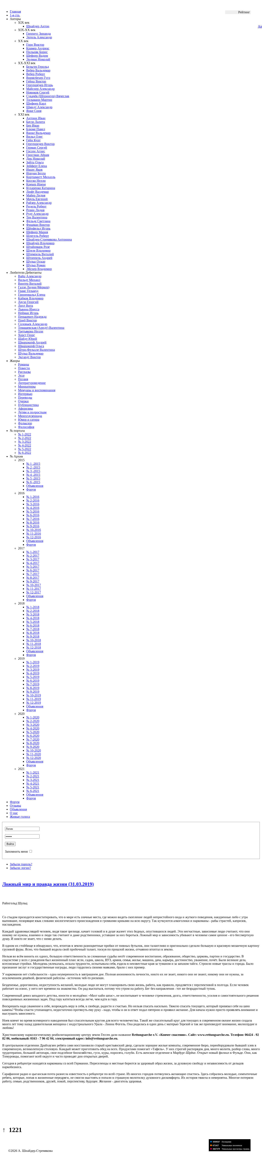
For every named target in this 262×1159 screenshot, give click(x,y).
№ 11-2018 (33, 644)
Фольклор (25, 423)
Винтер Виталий (30, 283)
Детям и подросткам (32, 412)
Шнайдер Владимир (40, 243)
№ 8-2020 (32, 743)
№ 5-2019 (32, 677)
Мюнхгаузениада (30, 416)
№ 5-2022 (24, 449)
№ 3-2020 (32, 724)
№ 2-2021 (32, 776)
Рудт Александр (37, 213)
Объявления (34, 485)
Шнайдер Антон (37, 26)
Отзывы (15, 805)
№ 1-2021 (32, 772)
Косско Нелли (36, 180)
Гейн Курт (33, 140)
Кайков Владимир (30, 298)
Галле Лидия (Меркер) (33, 287)
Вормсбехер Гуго (38, 77)
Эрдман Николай (38, 59)
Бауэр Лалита (35, 122)
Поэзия (23, 379)
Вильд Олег (34, 136)
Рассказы (24, 372)
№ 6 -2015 (33, 482)
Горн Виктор (35, 44)
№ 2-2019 (32, 666)
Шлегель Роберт (37, 236)
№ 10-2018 (33, 640)
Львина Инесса (28, 309)
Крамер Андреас (37, 48)
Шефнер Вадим (37, 55)
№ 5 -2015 (33, 478)
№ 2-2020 (32, 721)
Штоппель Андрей (39, 258)
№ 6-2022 (24, 452)
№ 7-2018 (32, 629)
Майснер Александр (40, 88)
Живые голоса (20, 816)
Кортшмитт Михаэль (40, 177)
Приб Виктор (27, 320)
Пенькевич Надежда (32, 316)
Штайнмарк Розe (38, 247)
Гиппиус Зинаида (38, 33)
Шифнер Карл (36, 103)
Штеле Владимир (38, 250)
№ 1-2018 (32, 607)
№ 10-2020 (33, 750)
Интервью (25, 394)
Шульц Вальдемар (30, 353)
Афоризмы (25, 408)
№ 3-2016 (32, 504)
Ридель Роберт (36, 206)
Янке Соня (33, 111)
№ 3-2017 (32, 559)
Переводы (25, 397)
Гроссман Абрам (37, 155)
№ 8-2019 (32, 688)
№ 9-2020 (32, 746)
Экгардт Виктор (29, 357)
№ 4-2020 (32, 728)
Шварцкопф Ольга (31, 346)
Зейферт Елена (36, 166)
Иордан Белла (36, 173)
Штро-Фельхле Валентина (36, 349)
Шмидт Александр (39, 107)
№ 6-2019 (32, 680)
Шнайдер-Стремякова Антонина (49, 239)
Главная (15, 11)
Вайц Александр (29, 276)
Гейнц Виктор (36, 81)
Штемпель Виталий (40, 254)
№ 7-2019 (32, 684)
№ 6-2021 (32, 791)
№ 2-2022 (24, 438)
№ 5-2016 (32, 511)
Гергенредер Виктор (40, 144)
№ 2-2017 (32, 555)
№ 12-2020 (33, 758)
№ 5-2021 (32, 787)
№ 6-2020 (32, 735)
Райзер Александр (39, 202)
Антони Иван (35, 118)
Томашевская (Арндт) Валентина (41, 327)
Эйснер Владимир (39, 269)
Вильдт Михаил (29, 280)
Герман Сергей (36, 147)
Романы (23, 364)
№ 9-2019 (32, 691)
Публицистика (28, 405)
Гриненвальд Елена (31, 294)
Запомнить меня (16, 851)
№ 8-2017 (32, 577)
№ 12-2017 (33, 592)
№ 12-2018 (33, 647)
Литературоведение (32, 383)
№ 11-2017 (33, 588)
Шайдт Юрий (27, 338)
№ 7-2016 (32, 519)
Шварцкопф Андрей (32, 342)
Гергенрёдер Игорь (39, 85)
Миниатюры (27, 386)
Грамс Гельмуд (28, 291)
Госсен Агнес (35, 151)
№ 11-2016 (33, 533)
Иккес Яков (34, 169)
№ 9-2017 (32, 581)
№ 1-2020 (32, 717)
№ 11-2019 (33, 699)
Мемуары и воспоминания (36, 390)
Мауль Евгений (37, 199)
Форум (31, 489)
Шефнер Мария (37, 232)
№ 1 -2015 (33, 463)
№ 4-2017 (32, 563)
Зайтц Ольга (35, 162)
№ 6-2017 (32, 570)
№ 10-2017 (33, 585)
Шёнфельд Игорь (38, 228)
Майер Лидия (35, 195)
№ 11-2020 (33, 754)
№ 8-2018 (32, 633)
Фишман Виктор (38, 224)
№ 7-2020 (32, 739)
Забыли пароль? (21, 864)
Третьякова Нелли (30, 331)
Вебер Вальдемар (38, 70)
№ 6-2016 (32, 515)
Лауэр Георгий (28, 302)
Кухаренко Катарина (40, 188)
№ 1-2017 (32, 552)
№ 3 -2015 (33, 471)
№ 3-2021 (32, 780)
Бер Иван (32, 125)
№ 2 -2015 (33, 467)
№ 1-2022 (24, 434)
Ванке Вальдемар (38, 133)
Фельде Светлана (38, 221)
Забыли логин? (20, 868)
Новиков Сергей (37, 92)
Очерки (23, 401)
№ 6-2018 (32, 625)
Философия (26, 427)
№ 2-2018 (32, 610)
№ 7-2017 (32, 574)
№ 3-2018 (32, 614)
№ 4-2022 (24, 445)
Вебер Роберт (35, 74)
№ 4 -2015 (33, 474)
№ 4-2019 (32, 673)
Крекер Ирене (36, 184)
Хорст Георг (26, 335)
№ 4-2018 (32, 618)
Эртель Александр (39, 37)
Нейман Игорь (28, 313)
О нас (14, 813)
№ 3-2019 (32, 669)
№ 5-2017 (32, 566)
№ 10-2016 (33, 530)
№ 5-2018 (32, 622)
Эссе (21, 375)
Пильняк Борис (37, 52)
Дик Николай (35, 158)
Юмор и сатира (28, 419)
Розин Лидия (35, 210)
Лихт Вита (25, 305)
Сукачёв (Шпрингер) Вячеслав (47, 96)
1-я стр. (15, 15)
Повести (24, 368)
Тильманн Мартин (39, 100)
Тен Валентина (36, 217)
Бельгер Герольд (37, 66)
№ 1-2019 (32, 662)
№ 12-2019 (33, 702)
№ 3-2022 (24, 441)
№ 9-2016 (32, 526)
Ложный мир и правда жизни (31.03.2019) (48, 884)
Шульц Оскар (35, 261)
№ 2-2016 (32, 500)
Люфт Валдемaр (37, 191)
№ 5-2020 (32, 732)
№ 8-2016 (32, 522)
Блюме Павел (35, 129)
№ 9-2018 (32, 636)
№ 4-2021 (32, 783)
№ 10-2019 (33, 695)
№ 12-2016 (33, 537)
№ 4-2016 (32, 508)
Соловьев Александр (32, 324)
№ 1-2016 (32, 497)
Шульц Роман (35, 265)
